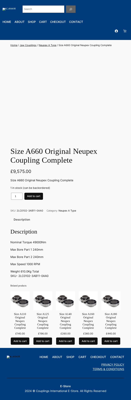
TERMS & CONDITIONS (108, 369)
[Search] (71, 9)
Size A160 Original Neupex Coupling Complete (88, 320)
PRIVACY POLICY (112, 364)
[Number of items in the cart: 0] (124, 30)
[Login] (116, 30)
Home (13, 45)
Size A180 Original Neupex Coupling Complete (111, 320)
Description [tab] (22, 219)
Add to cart (33, 196)
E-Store (65, 386)
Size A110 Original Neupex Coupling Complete (20, 320)
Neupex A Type (47, 45)
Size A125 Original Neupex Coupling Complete (43, 320)
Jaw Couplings (28, 45)
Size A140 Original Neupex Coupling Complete (65, 320)
